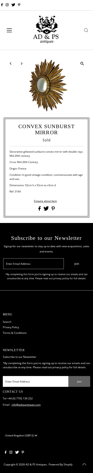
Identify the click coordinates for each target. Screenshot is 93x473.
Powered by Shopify (60, 464)
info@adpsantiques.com (26, 404)
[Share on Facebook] (39, 209)
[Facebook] (2, 5)
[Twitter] (13, 5)
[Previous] (11, 63)
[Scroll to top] (84, 464)
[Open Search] (86, 30)
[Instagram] (7, 5)
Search (7, 321)
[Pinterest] (19, 5)
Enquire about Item (45, 201)
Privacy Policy (11, 327)
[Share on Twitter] (46, 209)
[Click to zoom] (82, 63)
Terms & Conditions (15, 332)
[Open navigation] (13, 30)
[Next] (21, 63)
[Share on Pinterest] (53, 209)
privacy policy (60, 367)
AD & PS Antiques (36, 464)
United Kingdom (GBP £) (20, 435)
